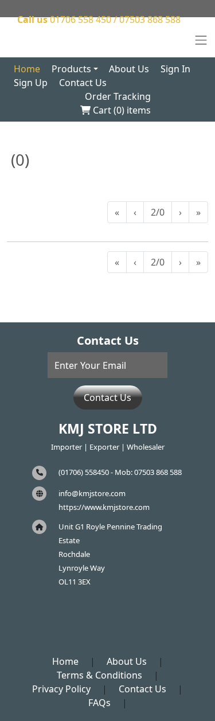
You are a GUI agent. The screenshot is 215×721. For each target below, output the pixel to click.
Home (27, 69)
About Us (129, 69)
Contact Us (83, 82)
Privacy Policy (61, 689)
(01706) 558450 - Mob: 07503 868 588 (120, 472)
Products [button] (71, 69)
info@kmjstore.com (92, 493)
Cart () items (121, 110)
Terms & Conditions (99, 675)
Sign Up (31, 82)
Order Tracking (118, 96)
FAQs (99, 702)
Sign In (175, 69)
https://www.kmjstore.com (104, 507)
